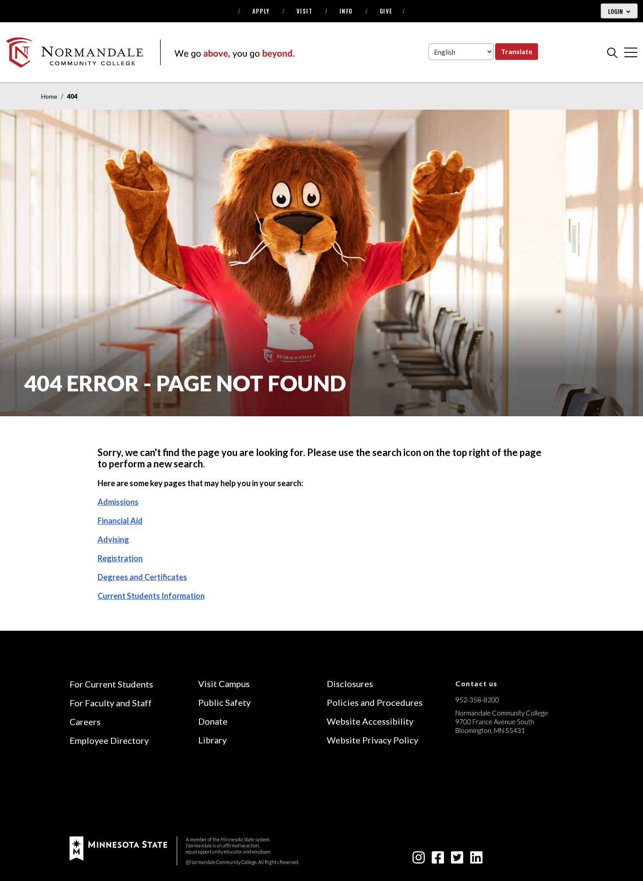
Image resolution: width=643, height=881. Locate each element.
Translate (516, 51)
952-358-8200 (477, 700)
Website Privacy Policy (372, 740)
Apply (261, 11)
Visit (305, 11)
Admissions (118, 502)
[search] (612, 52)
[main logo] (150, 52)
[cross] (631, 52)
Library (212, 740)
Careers (85, 721)
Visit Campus (224, 683)
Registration (120, 558)
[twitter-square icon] (457, 860)
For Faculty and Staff (111, 703)
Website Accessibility (370, 721)
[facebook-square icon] (438, 860)
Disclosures (350, 683)
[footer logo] (118, 847)
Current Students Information (151, 596)
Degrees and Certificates (142, 577)
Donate (212, 721)
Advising (113, 539)
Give (386, 11)
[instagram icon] (418, 860)
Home (49, 96)
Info (346, 11)
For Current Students (111, 684)
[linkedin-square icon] (476, 860)
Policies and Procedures (375, 702)
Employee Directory (109, 740)
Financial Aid (120, 520)
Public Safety (224, 702)
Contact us (476, 683)
